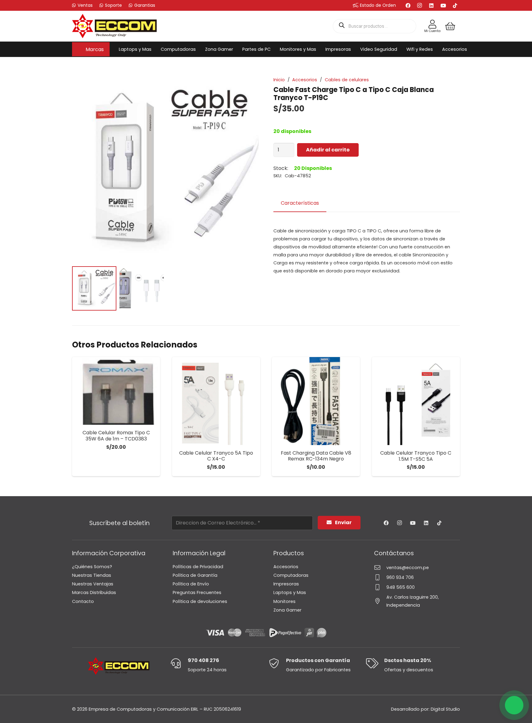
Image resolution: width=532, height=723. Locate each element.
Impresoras (286, 584)
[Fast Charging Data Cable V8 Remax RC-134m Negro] (316, 401)
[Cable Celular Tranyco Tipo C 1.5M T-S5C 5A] (416, 401)
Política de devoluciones (200, 601)
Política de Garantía (195, 575)
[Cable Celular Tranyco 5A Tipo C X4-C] (216, 401)
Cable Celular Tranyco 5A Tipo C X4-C (216, 455)
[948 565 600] (380, 587)
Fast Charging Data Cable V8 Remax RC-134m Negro (316, 455)
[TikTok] (455, 5)
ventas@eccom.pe (407, 567)
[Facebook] (408, 5)
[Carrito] (450, 26)
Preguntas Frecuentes (197, 592)
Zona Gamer (287, 610)
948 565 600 (400, 587)
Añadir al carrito (328, 149)
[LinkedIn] (431, 5)
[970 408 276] (179, 663)
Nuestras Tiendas (91, 575)
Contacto (83, 601)
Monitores (284, 601)
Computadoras (290, 575)
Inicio (279, 80)
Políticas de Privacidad (198, 567)
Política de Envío (191, 584)
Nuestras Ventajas (92, 584)
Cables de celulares (347, 80)
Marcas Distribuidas (94, 592)
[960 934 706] (380, 577)
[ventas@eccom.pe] (380, 567)
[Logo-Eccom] (114, 26)
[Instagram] (420, 5)
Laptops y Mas (289, 592)
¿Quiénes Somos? (92, 567)
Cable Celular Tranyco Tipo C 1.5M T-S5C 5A (415, 455)
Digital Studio (445, 709)
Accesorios (304, 80)
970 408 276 (203, 660)
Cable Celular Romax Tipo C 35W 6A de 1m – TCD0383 (116, 435)
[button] (107, 49)
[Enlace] (432, 24)
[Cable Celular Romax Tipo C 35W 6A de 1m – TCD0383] (116, 391)
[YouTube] (443, 5)
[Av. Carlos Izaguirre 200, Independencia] (380, 601)
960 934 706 (400, 577)
